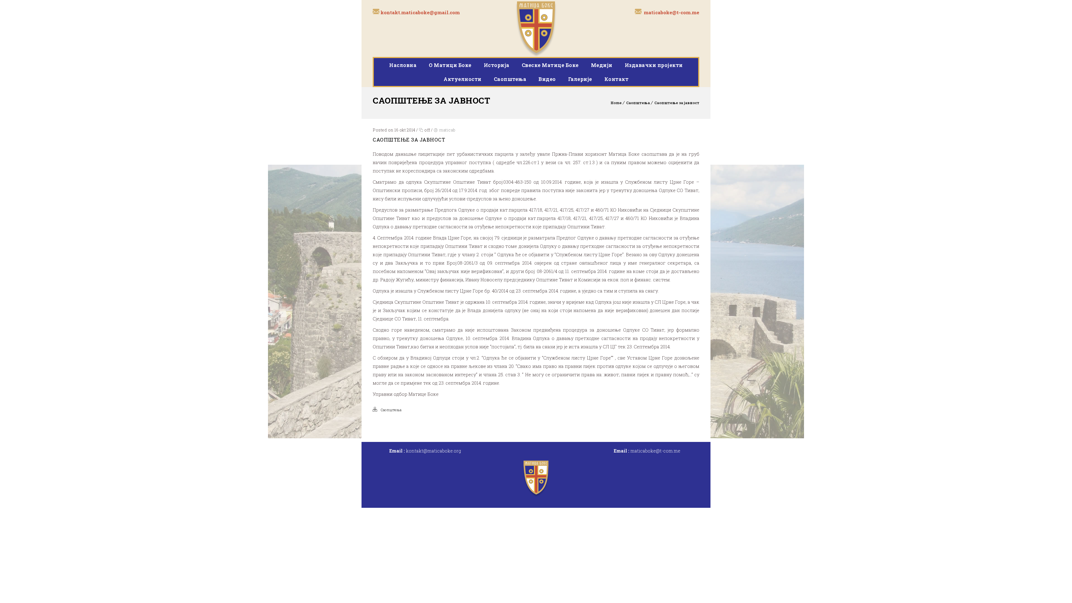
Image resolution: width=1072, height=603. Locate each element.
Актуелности (463, 79)
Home (616, 102)
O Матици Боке (450, 65)
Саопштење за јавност (676, 102)
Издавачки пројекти (654, 65)
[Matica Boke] (536, 28)
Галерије (580, 79)
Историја (496, 65)
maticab (447, 130)
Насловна (403, 65)
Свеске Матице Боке (550, 65)
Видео (547, 79)
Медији (601, 65)
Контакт (616, 79)
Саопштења (510, 79)
